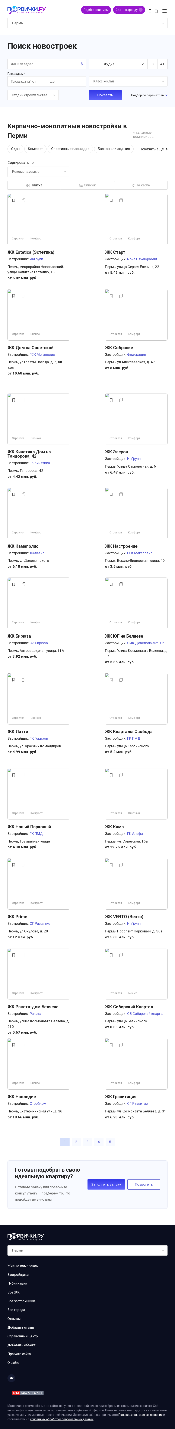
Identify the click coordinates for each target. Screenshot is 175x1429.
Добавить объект (21, 1345)
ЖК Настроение (121, 546)
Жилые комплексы (23, 1266)
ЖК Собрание (119, 348)
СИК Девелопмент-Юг (145, 643)
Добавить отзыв (20, 1327)
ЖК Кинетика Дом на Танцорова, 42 (29, 454)
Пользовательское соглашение (140, 1414)
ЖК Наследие (21, 1097)
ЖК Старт (115, 252)
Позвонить (144, 1184)
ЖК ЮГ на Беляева (124, 636)
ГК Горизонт (40, 738)
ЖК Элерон (116, 452)
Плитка (36, 185)
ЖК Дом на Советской (30, 348)
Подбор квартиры (96, 10)
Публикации (17, 1283)
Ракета (35, 1013)
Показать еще (151, 149)
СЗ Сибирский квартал (145, 1013)
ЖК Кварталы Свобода (129, 731)
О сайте (13, 1363)
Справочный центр (22, 1336)
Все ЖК (13, 1292)
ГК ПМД (133, 738)
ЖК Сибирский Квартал (129, 1007)
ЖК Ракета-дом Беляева (32, 1007)
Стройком (38, 1103)
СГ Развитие (40, 923)
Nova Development (142, 259)
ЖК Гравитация (120, 1097)
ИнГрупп (36, 259)
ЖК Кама (114, 827)
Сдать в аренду (128, 10)
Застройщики (18, 1275)
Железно (37, 553)
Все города (16, 1310)
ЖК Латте (17, 731)
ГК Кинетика (40, 463)
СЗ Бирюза (39, 643)
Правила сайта (19, 1354)
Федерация (136, 354)
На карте (143, 185)
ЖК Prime (17, 917)
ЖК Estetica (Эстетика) (30, 252)
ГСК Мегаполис (42, 354)
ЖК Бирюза (19, 636)
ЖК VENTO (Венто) (124, 917)
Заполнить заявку (106, 1184)
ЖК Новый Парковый (29, 827)
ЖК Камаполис (22, 546)
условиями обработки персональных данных (61, 1419)
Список (90, 185)
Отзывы (14, 1319)
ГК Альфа (135, 833)
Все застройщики (21, 1301)
